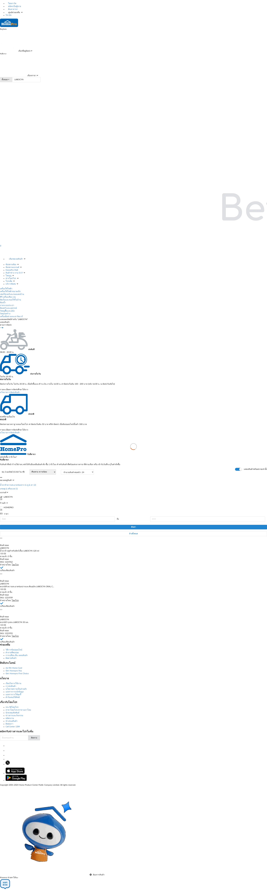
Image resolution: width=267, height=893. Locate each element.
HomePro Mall (12, 270)
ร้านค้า (3, 503)
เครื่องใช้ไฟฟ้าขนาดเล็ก (10, 291)
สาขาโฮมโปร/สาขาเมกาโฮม (18, 710)
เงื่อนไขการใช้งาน (13, 683)
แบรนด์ (3, 493)
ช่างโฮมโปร (11, 278)
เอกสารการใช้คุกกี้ (13, 695)
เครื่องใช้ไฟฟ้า (6, 289)
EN (10, 15)
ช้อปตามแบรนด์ (12, 267)
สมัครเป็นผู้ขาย (14, 6)
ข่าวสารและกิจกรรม (14, 716)
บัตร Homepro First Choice (17, 674)
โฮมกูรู (8, 276)
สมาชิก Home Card (14, 668)
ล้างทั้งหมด (133, 534)
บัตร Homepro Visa (14, 671)
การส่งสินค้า (11, 686)
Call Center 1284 (13, 727)
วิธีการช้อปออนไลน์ (14, 650)
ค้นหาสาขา (13, 9)
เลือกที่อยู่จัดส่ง (24, 51)
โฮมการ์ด (12, 3)
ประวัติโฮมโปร (12, 707)
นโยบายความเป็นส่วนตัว (16, 689)
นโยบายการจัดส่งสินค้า (10, 392)
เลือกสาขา (31, 76)
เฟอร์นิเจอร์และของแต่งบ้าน (12, 294)
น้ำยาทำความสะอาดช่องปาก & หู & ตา (16, 485)
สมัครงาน (10, 718)
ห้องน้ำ (3, 303)
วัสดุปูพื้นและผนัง (7, 311)
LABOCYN (8, 497)
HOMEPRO (8, 508)
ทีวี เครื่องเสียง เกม (8, 297)
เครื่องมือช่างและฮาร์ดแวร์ (11, 316)
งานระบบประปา (7, 305)
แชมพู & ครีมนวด (7, 489)
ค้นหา (133, 527)
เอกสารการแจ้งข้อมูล (15, 692)
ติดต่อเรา (9, 724)
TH (7, 15)
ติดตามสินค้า (11, 658)
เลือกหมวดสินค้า (16, 259)
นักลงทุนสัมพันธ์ (12, 713)
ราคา (6, 514)
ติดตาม (34, 738)
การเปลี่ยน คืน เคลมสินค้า (17, 655)
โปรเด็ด (9, 281)
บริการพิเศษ (11, 284)
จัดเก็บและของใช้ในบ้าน (10, 300)
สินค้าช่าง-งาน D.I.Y (14, 273)
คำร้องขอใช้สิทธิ (13, 697)
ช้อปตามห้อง (11, 265)
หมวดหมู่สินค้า (6, 480)
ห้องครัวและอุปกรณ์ (8, 308)
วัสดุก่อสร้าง (5, 314)
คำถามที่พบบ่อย (12, 653)
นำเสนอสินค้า (12, 721)
